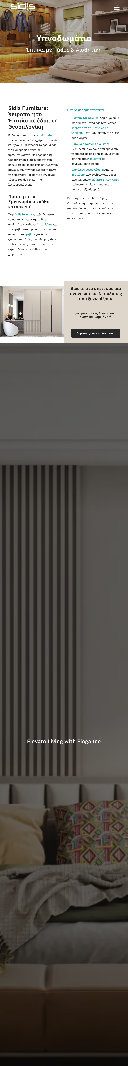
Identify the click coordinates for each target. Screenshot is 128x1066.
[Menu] (116, 7)
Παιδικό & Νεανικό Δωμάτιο (90, 144)
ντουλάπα (45, 224)
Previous (3, 41)
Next (125, 41)
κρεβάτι (30, 234)
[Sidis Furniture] (23, 7)
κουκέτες (96, 159)
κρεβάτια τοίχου (82, 128)
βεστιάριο (78, 174)
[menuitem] (116, 7)
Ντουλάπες (110, 293)
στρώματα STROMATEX (103, 179)
